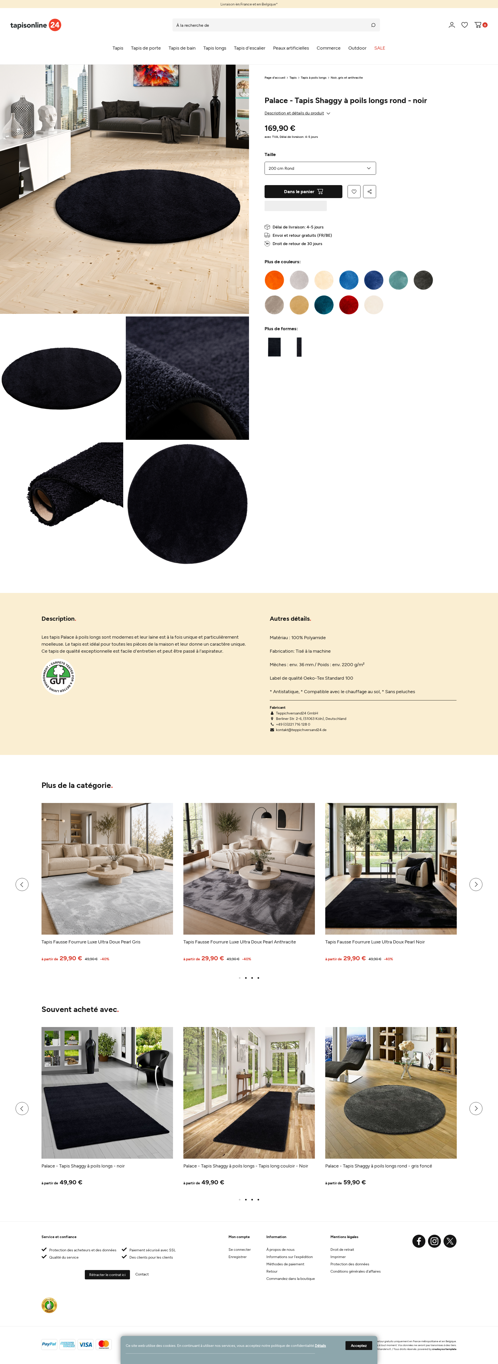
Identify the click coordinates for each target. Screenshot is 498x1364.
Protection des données (349, 1264)
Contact (142, 1274)
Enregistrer (238, 1256)
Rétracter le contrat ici (107, 1274)
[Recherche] (373, 24)
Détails (320, 1345)
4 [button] (258, 978)
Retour (272, 1271)
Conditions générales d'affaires (355, 1271)
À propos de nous (280, 1249)
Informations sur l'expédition (289, 1256)
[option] (249, 4)
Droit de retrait (342, 1249)
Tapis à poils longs (314, 77)
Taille (270, 154)
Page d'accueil (275, 77)
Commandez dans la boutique (290, 1278)
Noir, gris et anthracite (347, 77)
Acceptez (359, 1345)
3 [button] (252, 978)
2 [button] (246, 978)
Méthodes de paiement (285, 1264)
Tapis (293, 77)
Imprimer (338, 1256)
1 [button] (239, 978)
